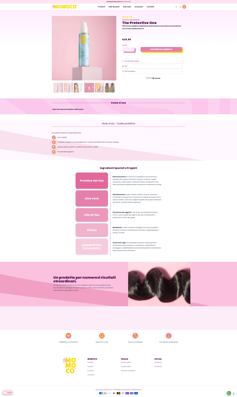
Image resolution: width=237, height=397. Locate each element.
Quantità (124, 45)
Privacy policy (126, 362)
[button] (176, 7)
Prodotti (90, 362)
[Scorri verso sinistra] (54, 49)
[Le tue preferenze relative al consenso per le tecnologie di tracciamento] (234, 394)
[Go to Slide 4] (99, 87)
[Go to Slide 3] (89, 87)
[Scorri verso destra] (114, 49)
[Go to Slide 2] (79, 87)
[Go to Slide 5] (110, 87)
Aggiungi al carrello (161, 49)
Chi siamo (91, 375)
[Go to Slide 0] (58, 87)
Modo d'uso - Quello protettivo (118, 123)
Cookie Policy (126, 366)
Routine (90, 366)
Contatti (90, 371)
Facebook (158, 366)
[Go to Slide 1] (68, 87)
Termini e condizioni (128, 371)
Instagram (158, 362)
